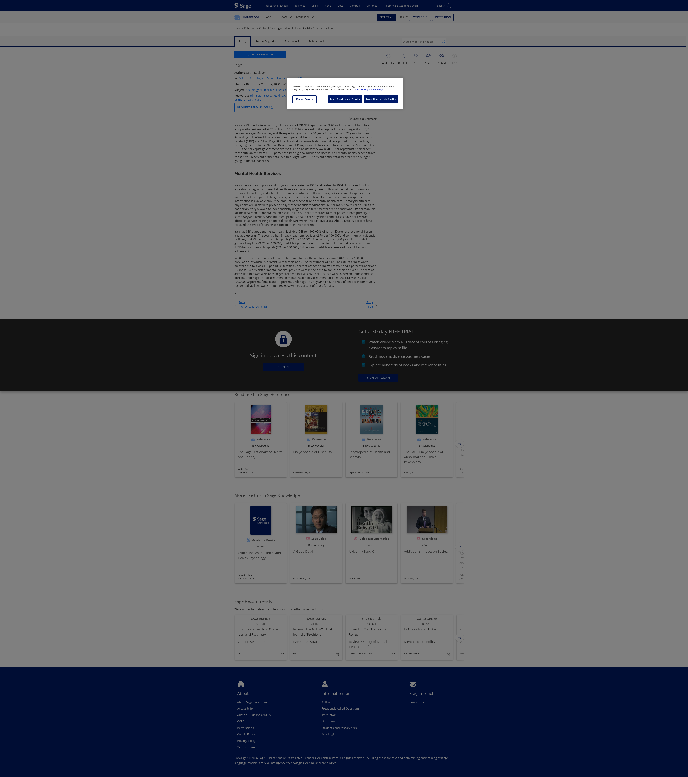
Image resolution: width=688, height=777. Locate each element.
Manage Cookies (304, 99)
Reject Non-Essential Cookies (345, 99)
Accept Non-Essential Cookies (381, 99)
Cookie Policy (376, 89)
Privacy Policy (362, 89)
